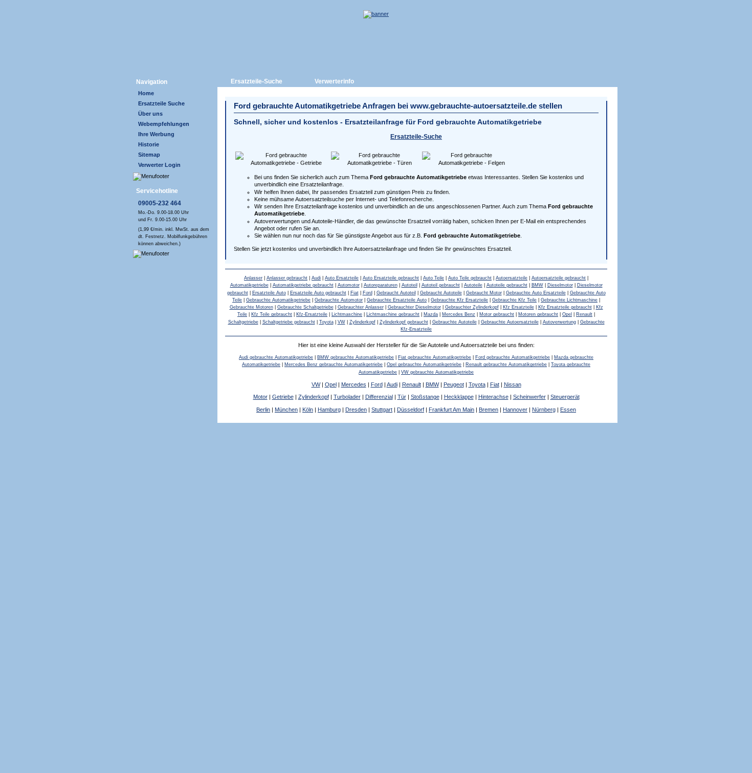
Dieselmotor (560, 285)
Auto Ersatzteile (342, 278)
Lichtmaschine (346, 314)
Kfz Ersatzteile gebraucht (565, 307)
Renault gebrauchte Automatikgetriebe (506, 364)
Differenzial (379, 397)
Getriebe (283, 397)
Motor (260, 397)
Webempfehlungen (163, 124)
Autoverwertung (559, 322)
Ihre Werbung (156, 134)
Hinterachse (493, 397)
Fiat (354, 292)
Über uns (150, 114)
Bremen (488, 409)
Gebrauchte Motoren (251, 307)
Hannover (515, 409)
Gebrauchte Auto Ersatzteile (536, 292)
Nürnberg (544, 409)
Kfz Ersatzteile (518, 307)
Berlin (263, 409)
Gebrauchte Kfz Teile (514, 300)
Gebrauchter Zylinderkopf (472, 307)
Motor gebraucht (496, 314)
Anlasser (253, 278)
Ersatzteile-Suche (256, 81)
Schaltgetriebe (243, 322)
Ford (367, 292)
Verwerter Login (159, 165)
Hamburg (329, 409)
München (286, 409)
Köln (307, 409)
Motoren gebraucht (538, 314)
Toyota (326, 322)
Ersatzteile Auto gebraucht (318, 292)
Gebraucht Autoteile (441, 292)
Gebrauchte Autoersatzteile (510, 322)
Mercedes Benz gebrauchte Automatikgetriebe (333, 364)
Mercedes (353, 384)
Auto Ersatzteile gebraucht (391, 278)
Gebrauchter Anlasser (361, 307)
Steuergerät (565, 397)
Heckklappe (459, 397)
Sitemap (149, 155)
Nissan (512, 384)
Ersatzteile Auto (269, 292)
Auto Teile (433, 278)
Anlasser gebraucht (287, 278)
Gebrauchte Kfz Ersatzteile (459, 300)
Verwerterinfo (334, 81)
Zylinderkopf (362, 322)
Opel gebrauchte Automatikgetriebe (424, 364)
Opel (567, 314)
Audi (316, 278)
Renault (584, 314)
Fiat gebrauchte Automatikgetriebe (434, 357)
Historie (148, 144)
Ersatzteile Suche (161, 103)
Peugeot (454, 384)
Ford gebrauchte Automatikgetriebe (512, 357)
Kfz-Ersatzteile (311, 314)
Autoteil (409, 285)
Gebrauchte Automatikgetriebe (278, 300)
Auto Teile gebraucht (470, 278)
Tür (401, 397)
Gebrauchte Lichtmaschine (569, 300)
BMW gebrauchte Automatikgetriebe (355, 357)
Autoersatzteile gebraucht (559, 278)
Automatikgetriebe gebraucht (303, 285)
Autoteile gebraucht (506, 285)
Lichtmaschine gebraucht (392, 314)
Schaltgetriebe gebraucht (288, 322)
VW (341, 322)
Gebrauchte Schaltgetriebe (305, 307)
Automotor (349, 285)
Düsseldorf (410, 409)
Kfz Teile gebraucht (271, 314)
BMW (537, 285)
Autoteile (473, 285)
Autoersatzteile (511, 278)
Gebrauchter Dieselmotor (414, 307)
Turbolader (347, 397)
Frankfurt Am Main (451, 409)
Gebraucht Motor (484, 292)
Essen (568, 409)
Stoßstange (425, 397)
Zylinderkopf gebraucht (404, 322)
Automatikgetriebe (249, 285)
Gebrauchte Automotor (339, 300)
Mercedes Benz (458, 314)
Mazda (431, 314)
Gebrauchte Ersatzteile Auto (397, 300)
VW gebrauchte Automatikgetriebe (437, 372)
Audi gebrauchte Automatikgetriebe (276, 357)
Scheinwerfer (529, 397)
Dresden (356, 409)
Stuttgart (381, 409)
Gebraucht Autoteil (396, 292)
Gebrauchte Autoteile (454, 322)
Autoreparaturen (380, 285)
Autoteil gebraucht (441, 285)
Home (146, 93)
